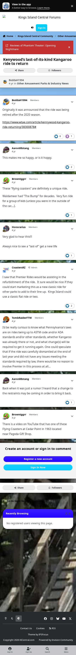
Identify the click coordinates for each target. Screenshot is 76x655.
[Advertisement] (38, 570)
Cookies (40, 628)
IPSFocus (43, 634)
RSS (53, 628)
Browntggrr (19, 179)
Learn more (7, 6)
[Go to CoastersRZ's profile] (6, 269)
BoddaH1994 (16, 80)
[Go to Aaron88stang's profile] (6, 150)
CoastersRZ (18, 267)
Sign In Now (38, 467)
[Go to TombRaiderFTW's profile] (6, 319)
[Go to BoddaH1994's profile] (5, 82)
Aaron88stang (20, 148)
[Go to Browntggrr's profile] (6, 180)
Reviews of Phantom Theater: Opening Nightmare (31, 47)
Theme (31, 634)
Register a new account (38, 459)
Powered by (56, 639)
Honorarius (19, 227)
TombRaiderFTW (22, 317)
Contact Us (26, 628)
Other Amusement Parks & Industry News (43, 83)
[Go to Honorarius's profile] (6, 229)
